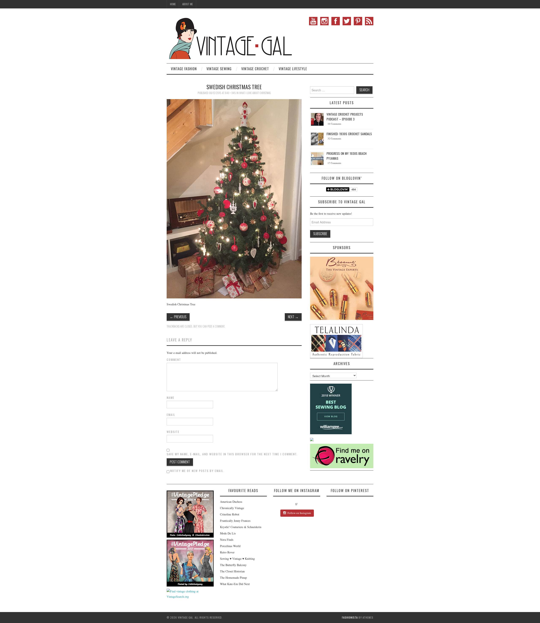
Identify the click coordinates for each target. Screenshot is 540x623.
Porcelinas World (230, 546)
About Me (187, 4)
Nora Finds (226, 540)
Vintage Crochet (255, 68)
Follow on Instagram (299, 513)
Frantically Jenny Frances (235, 521)
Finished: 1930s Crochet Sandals (349, 133)
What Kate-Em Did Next (235, 584)
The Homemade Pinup (233, 578)
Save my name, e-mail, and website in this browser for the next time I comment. (232, 454)
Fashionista (350, 617)
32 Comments (334, 138)
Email (171, 415)
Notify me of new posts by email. (197, 470)
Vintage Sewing (219, 68)
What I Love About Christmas (255, 93)
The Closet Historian (232, 571)
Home (173, 4)
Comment (174, 359)
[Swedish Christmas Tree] (234, 198)
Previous (178, 316)
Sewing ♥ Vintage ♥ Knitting (237, 559)
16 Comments (334, 123)
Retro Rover (227, 552)
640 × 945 (230, 93)
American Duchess (231, 502)
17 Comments (334, 163)
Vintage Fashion (184, 68)
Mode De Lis (228, 533)
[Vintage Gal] (230, 37)
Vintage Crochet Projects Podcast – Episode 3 (345, 116)
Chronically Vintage (232, 508)
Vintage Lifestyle (293, 68)
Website (173, 432)
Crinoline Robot (229, 514)
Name (170, 397)
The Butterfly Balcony (233, 565)
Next (293, 316)
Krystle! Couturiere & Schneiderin (240, 527)
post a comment (215, 326)
